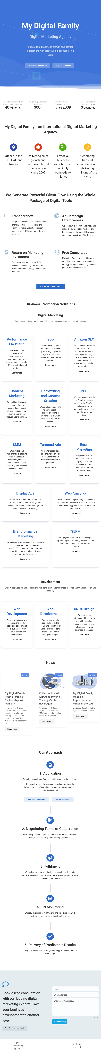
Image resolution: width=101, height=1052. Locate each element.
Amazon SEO (84, 339)
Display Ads (25, 493)
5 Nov (59, 675)
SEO (50, 339)
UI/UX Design (84, 609)
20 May (92, 675)
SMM (17, 445)
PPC (84, 391)
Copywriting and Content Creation (50, 396)
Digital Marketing (50, 315)
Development (50, 582)
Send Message (60, 1022)
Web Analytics (76, 493)
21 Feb (25, 675)
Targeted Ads (50, 445)
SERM (75, 531)
